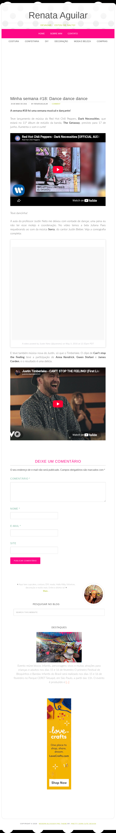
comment (56, 104)
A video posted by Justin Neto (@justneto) (42, 343)
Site (13, 543)
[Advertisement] (62, 70)
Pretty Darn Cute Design (83, 823)
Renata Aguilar (58, 15)
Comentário (20, 478)
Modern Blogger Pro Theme (53, 823)
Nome (15, 508)
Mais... (46, 591)
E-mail (15, 526)
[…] (67, 682)
